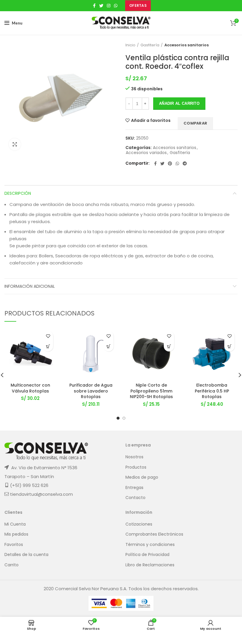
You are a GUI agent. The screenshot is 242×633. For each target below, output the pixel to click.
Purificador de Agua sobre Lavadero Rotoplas (90, 391)
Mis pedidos (16, 534)
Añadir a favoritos (151, 120)
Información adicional (29, 286)
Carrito (11, 565)
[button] (48, 346)
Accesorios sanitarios (186, 45)
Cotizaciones (138, 524)
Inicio (130, 45)
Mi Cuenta (15, 524)
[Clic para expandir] (15, 144)
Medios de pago (141, 477)
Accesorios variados (146, 152)
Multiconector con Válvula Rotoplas (30, 388)
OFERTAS (138, 5)
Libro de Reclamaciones (149, 565)
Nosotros (134, 457)
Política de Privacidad (147, 554)
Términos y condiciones (150, 544)
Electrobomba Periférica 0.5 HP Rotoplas (212, 391)
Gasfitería (149, 45)
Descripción (17, 193)
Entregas (134, 487)
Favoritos (13, 544)
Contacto (135, 497)
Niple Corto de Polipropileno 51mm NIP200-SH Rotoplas (151, 391)
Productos (135, 467)
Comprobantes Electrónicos (154, 534)
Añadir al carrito (179, 103)
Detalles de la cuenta (26, 554)
